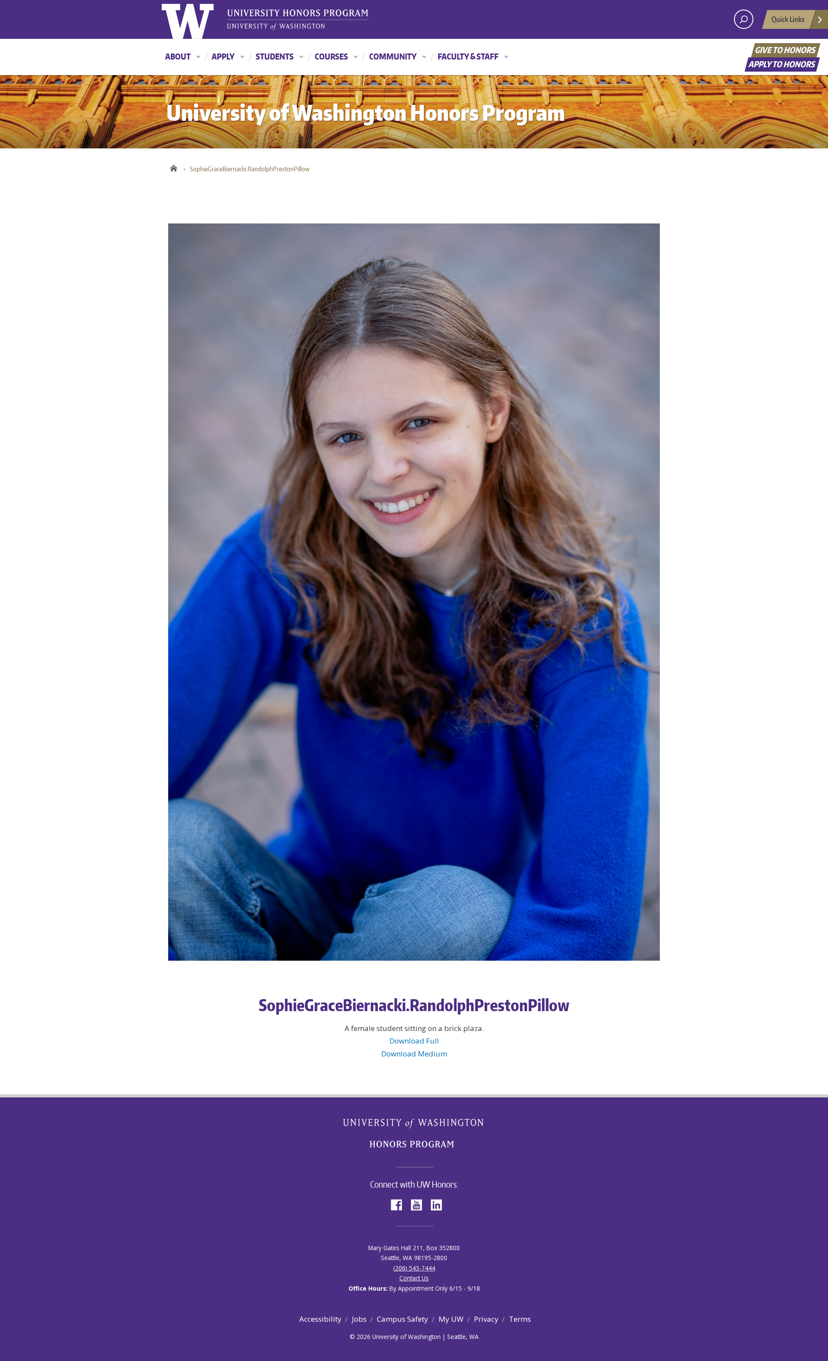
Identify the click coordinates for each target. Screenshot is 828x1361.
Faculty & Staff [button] (468, 56)
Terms (520, 1319)
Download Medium (414, 1054)
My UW (451, 1319)
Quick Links (788, 19)
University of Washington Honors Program (297, 20)
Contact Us (414, 1278)
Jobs (359, 1319)
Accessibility (320, 1319)
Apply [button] (223, 56)
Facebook (400, 1204)
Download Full (414, 1041)
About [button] (178, 56)
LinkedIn (439, 1204)
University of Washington (197, 19)
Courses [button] (331, 56)
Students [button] (275, 56)
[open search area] (743, 19)
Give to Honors (786, 49)
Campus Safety (402, 1319)
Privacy (486, 1319)
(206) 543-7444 (414, 1268)
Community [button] (393, 56)
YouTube (420, 1204)
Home (173, 167)
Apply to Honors (782, 64)
